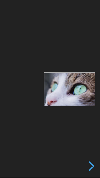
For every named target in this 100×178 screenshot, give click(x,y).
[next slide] (90, 166)
